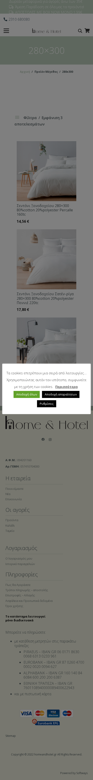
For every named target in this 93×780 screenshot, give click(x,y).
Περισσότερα (66, 386)
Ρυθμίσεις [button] (46, 404)
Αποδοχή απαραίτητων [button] (61, 394)
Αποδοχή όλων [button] (26, 394)
